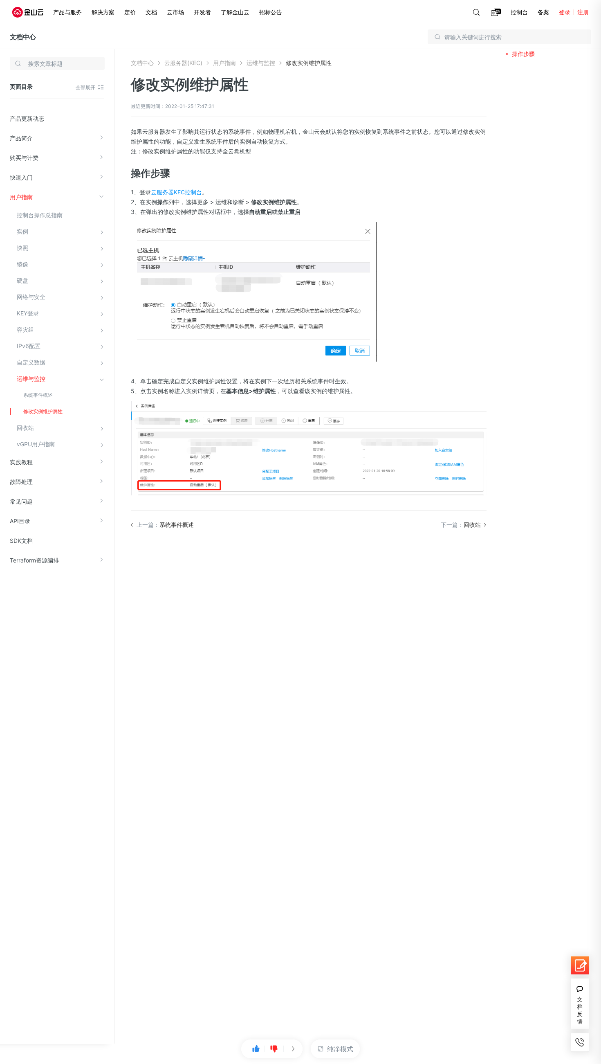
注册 (583, 12)
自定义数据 (31, 362)
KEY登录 (28, 313)
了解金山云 (235, 12)
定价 (130, 12)
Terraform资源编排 (34, 560)
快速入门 (21, 177)
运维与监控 (31, 378)
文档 (151, 12)
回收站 (25, 427)
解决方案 (103, 12)
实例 (22, 231)
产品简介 (21, 138)
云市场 (175, 12)
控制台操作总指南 (40, 214)
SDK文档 (21, 540)
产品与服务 (67, 12)
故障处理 (21, 481)
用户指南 (21, 196)
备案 (543, 12)
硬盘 (22, 280)
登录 (564, 12)
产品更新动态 (27, 118)
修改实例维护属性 (43, 411)
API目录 (20, 520)
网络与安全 (31, 296)
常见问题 (21, 501)
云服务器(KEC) (183, 62)
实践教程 (21, 462)
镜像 (22, 264)
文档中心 (23, 37)
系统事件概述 (38, 395)
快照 (22, 247)
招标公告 (270, 12)
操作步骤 (523, 53)
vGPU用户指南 (36, 444)
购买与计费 (24, 157)
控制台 (519, 12)
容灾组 (25, 329)
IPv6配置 (28, 345)
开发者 (202, 12)
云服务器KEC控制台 (176, 192)
